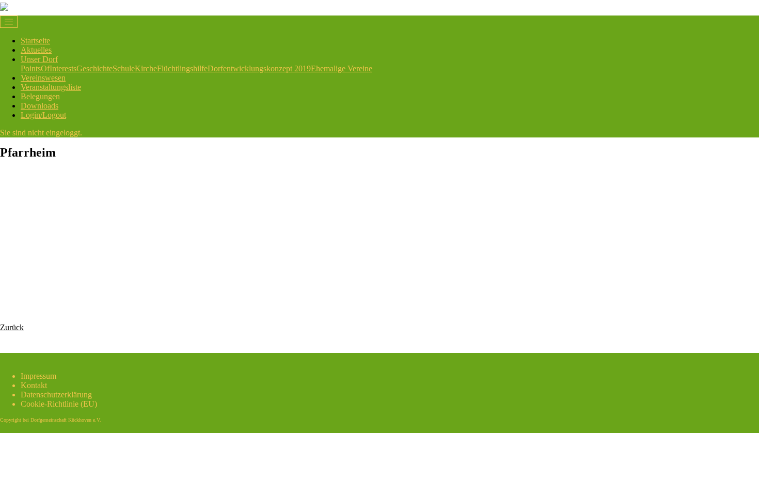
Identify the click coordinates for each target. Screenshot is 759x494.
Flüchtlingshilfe (182, 68)
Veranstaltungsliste (51, 87)
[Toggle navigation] (9, 22)
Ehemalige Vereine (341, 68)
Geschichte (94, 68)
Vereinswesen (43, 77)
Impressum (38, 376)
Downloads (39, 105)
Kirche (146, 68)
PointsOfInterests (48, 68)
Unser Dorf (39, 59)
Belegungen (40, 96)
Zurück (12, 327)
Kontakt (34, 385)
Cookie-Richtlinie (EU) (59, 403)
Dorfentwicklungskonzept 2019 (259, 68)
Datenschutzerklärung (56, 394)
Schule (124, 68)
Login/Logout (43, 115)
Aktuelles (36, 49)
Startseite (35, 40)
